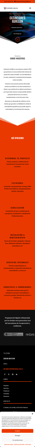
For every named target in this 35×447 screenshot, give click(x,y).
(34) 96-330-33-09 (9, 359)
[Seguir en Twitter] (8, 374)
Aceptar (17, 431)
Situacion (6, 396)
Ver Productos (17, 34)
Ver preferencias (17, 440)
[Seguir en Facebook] (4, 374)
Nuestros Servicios (17, 27)
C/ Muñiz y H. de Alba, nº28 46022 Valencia (15, 407)
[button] (32, 414)
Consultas (6, 393)
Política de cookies (8, 444)
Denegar (17, 435)
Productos (6, 391)
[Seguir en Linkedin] (16, 374)
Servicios (6, 388)
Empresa (6, 385)
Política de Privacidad (19, 444)
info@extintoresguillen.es (13, 369)
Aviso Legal (28, 444)
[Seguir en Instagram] (12, 374)
